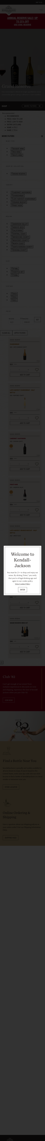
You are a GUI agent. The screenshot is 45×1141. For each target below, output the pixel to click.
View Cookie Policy (22, 584)
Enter (22, 589)
